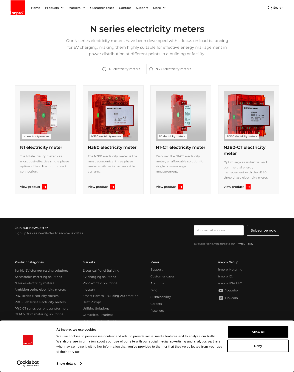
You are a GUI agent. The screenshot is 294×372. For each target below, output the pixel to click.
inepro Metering (230, 269)
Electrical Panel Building (101, 270)
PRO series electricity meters (37, 295)
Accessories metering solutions (38, 277)
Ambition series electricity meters (40, 289)
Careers (156, 303)
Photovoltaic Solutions (100, 283)
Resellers (157, 310)
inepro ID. (225, 276)
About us (157, 283)
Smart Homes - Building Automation (110, 295)
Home (35, 7)
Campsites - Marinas (98, 314)
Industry (89, 289)
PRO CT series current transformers (41, 308)
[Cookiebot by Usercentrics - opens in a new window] (28, 363)
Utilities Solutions (96, 308)
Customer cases (102, 7)
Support (142, 7)
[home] (18, 7)
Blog (154, 290)
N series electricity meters (34, 283)
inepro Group (228, 262)
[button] (54, 8)
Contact (125, 7)
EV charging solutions (99, 277)
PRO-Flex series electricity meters (40, 302)
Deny (258, 346)
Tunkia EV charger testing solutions (41, 270)
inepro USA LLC (230, 283)
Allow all (258, 332)
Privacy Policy (244, 243)
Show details (66, 363)
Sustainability (160, 297)
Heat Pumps (92, 302)
